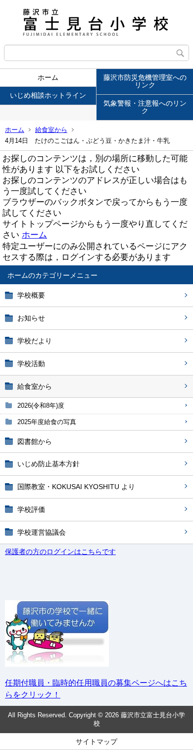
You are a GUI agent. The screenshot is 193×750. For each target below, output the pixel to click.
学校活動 (31, 364)
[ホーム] (96, 22)
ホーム (48, 77)
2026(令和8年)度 (40, 405)
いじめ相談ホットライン (48, 95)
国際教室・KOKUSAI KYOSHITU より (76, 487)
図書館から (34, 441)
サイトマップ (96, 742)
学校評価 (31, 509)
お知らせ (31, 318)
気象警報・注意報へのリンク (145, 107)
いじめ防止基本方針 (48, 464)
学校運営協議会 (41, 532)
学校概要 (31, 295)
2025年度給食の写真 (46, 422)
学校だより (34, 341)
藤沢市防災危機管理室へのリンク (145, 81)
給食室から (51, 129)
